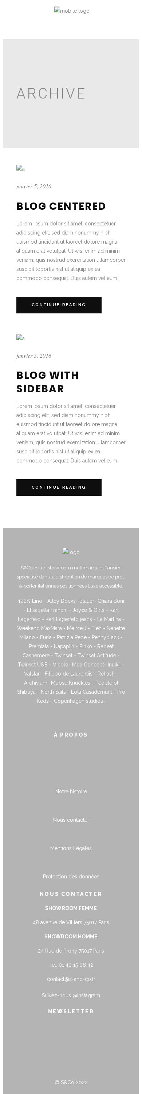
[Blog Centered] (20, 169)
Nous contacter (71, 820)
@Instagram (86, 995)
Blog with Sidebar (47, 382)
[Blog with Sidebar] (20, 338)
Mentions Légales (71, 848)
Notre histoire (71, 791)
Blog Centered (61, 206)
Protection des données (71, 876)
